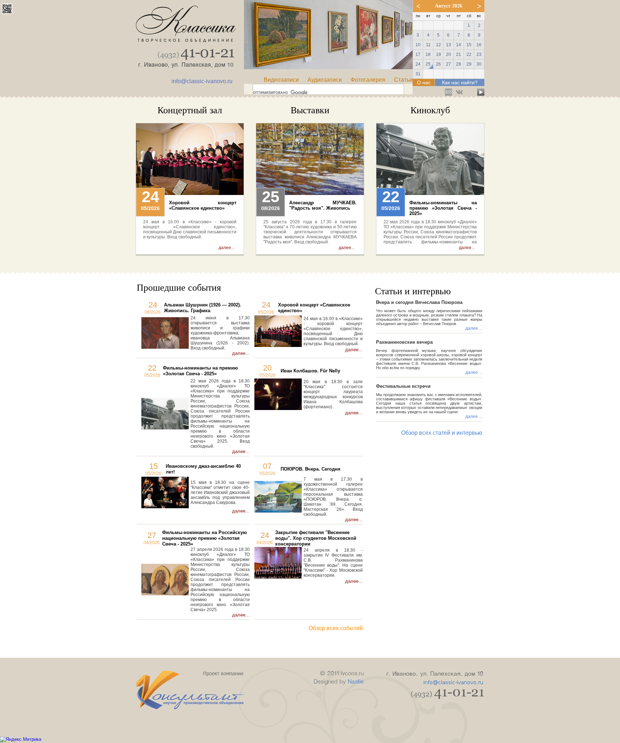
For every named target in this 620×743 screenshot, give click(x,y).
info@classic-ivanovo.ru (202, 81)
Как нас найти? (460, 82)
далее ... (473, 328)
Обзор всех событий (336, 628)
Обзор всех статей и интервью (441, 433)
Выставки (310, 110)
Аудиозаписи (324, 80)
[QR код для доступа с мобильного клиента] (7, 12)
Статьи (403, 80)
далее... (226, 247)
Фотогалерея (368, 80)
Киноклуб (430, 110)
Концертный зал (190, 110)
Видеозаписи (281, 80)
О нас (424, 82)
